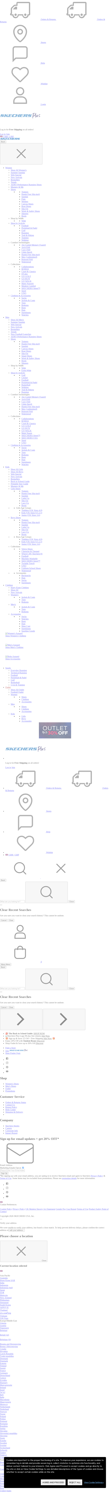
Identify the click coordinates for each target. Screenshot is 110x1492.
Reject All (75, 1482)
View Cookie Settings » (94, 1482)
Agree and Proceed (53, 1482)
